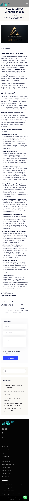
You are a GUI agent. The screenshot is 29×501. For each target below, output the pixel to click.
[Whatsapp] (6, 429)
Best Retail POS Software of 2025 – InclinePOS (14, 399)
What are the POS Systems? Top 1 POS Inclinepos (14, 386)
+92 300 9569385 (8, 294)
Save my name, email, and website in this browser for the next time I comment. (14, 351)
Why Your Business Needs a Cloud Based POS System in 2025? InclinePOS (14, 393)
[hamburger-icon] (27, 3)
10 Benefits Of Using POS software (16, 112)
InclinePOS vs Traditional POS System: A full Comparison (12, 410)
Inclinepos (11, 93)
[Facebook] (3, 429)
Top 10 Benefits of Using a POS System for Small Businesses (13, 404)
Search (6, 371)
